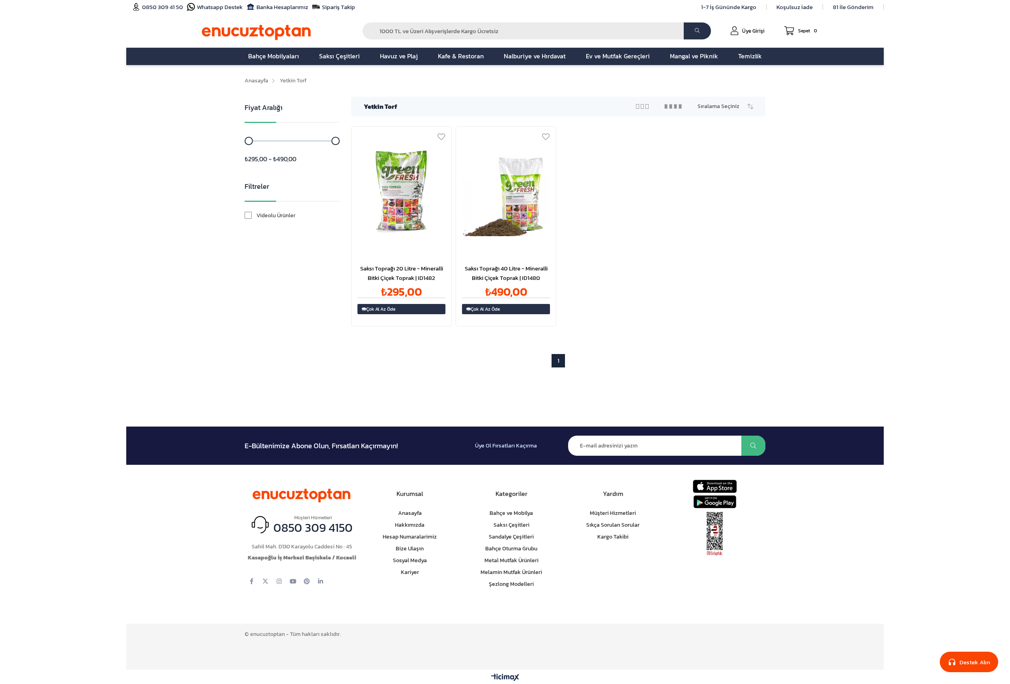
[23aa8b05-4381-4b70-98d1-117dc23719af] (715, 534)
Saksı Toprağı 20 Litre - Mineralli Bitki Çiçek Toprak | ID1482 (401, 273)
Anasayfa (410, 513)
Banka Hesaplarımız (282, 6)
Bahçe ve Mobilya (511, 513)
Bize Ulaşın (410, 548)
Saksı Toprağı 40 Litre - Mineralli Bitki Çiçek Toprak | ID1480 (506, 273)
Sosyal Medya (410, 560)
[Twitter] (265, 581)
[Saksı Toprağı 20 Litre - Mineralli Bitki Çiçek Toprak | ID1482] (401, 192)
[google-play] (714, 501)
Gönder (753, 446)
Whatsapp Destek (220, 6)
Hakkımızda (410, 525)
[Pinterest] (307, 581)
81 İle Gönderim (853, 7)
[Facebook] (251, 581)
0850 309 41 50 (162, 6)
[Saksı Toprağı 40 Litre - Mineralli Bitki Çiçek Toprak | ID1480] (506, 192)
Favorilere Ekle (441, 136)
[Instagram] (279, 581)
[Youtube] (293, 581)
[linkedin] (320, 581)
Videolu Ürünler (276, 215)
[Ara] (697, 30)
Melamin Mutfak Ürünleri (511, 572)
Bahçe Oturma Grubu (511, 548)
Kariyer (410, 572)
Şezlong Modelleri (511, 584)
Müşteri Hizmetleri (613, 513)
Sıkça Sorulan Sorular (613, 525)
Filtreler (257, 186)
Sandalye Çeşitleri (511, 537)
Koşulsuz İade (794, 7)
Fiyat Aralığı (263, 107)
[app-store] (714, 486)
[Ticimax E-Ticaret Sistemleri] (505, 678)
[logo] (302, 494)
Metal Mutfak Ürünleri (511, 560)
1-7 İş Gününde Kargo (728, 7)
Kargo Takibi (612, 537)
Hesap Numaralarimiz (410, 537)
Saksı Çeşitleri (511, 525)
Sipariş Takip (338, 6)
